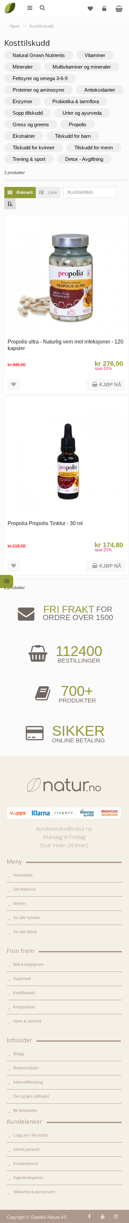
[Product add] (119, 8)
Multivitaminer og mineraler (82, 67)
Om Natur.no (24, 889)
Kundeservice (25, 1163)
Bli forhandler (25, 1110)
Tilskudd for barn (73, 136)
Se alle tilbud (25, 932)
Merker (19, 903)
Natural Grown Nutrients (39, 55)
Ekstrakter (24, 136)
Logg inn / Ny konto (30, 1135)
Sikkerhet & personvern (34, 1192)
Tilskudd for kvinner (34, 147)
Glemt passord (26, 1149)
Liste (52, 192)
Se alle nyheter (26, 917)
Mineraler (23, 67)
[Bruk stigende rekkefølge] (10, 203)
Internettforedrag (28, 1082)
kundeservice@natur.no (64, 828)
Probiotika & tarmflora (75, 101)
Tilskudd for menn (93, 147)
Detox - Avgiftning (84, 159)
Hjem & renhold (27, 1021)
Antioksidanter (99, 90)
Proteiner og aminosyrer (38, 90)
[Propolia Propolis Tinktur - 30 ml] (66, 458)
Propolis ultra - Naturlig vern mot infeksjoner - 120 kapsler (65, 345)
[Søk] (42, 8)
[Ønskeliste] (90, 8)
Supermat (22, 978)
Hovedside (23, 875)
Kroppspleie (24, 1007)
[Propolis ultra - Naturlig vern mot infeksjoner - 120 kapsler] (66, 277)
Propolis (77, 124)
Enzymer (22, 101)
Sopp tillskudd (28, 113)
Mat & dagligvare (28, 964)
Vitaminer (95, 55)
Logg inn (104, 8)
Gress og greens (31, 124)
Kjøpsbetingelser (28, 1178)
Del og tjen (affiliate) (31, 1096)
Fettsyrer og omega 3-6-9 (40, 78)
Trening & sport (29, 159)
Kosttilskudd (24, 993)
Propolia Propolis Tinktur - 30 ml (45, 523)
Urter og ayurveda (82, 113)
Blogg (18, 1054)
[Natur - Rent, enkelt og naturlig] (10, 3)
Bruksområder (26, 1068)
